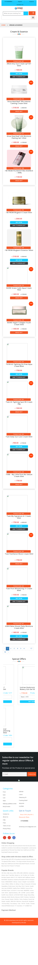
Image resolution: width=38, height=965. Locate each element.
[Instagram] (9, 877)
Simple (3, 941)
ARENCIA (25, 912)
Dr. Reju (22, 923)
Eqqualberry (5, 926)
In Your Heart (19, 930)
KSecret (11, 934)
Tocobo (28, 943)
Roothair (25, 939)
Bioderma (10, 919)
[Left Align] (25, 13)
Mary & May (31, 934)
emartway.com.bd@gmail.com (27, 866)
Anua (11, 912)
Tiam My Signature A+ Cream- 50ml (19, 517)
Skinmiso (18, 941)
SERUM (21, 831)
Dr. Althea (16, 923)
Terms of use (6, 865)
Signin (20, 1)
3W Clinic (4, 912)
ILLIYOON (13, 930)
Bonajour (31, 919)
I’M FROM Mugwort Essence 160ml (19, 250)
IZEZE (6, 932)
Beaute (8, 917)
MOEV (22, 936)
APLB (14, 912)
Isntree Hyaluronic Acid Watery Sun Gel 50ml (16, 688)
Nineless (26, 936)
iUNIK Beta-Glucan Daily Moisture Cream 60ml (19, 627)
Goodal (32, 926)
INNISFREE (26, 930)
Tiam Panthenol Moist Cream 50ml (19, 554)
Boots (3, 921)
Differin (7, 923)
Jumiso (28, 932)
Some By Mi (25, 941)
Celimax (15, 921)
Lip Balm (21, 846)
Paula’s (12, 939)
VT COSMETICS (27, 945)
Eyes (4, 834)
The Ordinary (13, 943)
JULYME (23, 932)
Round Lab (31, 939)
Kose (7, 934)
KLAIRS (3, 934)
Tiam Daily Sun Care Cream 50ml (19, 437)
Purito (21, 939)
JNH (19, 932)
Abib (8, 912)
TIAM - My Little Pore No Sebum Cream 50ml (19, 475)
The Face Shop (5, 943)
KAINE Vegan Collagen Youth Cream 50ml (19, 324)
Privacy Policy (6, 868)
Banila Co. (17, 915)
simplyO (8, 941)
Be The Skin (24, 915)
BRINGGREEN (8, 921)
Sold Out (19, 111)
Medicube (4, 936)
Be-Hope (4, 917)
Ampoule (21, 843)
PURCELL (16, 939)
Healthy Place (16, 928)
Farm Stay (18, 926)
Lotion (21, 834)
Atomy (3, 915)
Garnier (27, 926)
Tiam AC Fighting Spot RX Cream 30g (19, 403)
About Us (5, 856)
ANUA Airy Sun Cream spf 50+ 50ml (19, 65)
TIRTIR (23, 943)
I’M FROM (4, 930)
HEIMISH (22, 928)
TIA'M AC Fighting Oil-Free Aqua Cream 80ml (19, 365)
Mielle (8, 936)
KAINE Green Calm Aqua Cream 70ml (19, 289)
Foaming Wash (23, 840)
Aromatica (31, 912)
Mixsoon (17, 936)
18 (5, 652)
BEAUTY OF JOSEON (16, 917)
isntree (32, 930)
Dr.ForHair (33, 923)
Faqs (4, 862)
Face (4, 831)
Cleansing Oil (22, 837)
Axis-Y (7, 915)
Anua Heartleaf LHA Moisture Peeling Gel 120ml (19, 137)
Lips (4, 837)
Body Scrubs (6, 846)
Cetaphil (24, 921)
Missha (13, 936)
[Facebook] (14, 877)
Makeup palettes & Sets (9, 843)
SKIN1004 (13, 941)
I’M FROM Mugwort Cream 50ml (19, 212)
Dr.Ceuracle (27, 923)
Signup (31, 1)
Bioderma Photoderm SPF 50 (21, 919)
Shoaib (23, 962)
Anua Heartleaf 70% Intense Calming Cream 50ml (19, 102)
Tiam (19, 943)
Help (4, 859)
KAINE (32, 932)
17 (31, 648)
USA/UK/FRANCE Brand (8, 945)
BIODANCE (4, 919)
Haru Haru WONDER (7, 928)
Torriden (32, 943)
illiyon (8, 930)
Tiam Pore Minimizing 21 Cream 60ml (19, 590)
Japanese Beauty (13, 932)
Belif (24, 917)
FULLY (23, 926)
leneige (25, 934)
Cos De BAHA (30, 921)
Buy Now (19, 73)
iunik (3, 932)
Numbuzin (32, 936)
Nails (4, 840)
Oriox (3, 939)
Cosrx (3, 923)
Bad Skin (12, 915)
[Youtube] (4, 877)
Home (3, 25)
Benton (33, 917)
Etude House (11, 926)
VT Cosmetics (18, 945)
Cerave (20, 921)
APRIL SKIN (20, 912)
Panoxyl (7, 939)
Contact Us (19, 4)
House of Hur (29, 928)
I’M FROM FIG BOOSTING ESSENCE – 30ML (19, 172)
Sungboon (31, 941)
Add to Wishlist (19, 77)
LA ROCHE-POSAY (18, 934)
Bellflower (27, 917)
